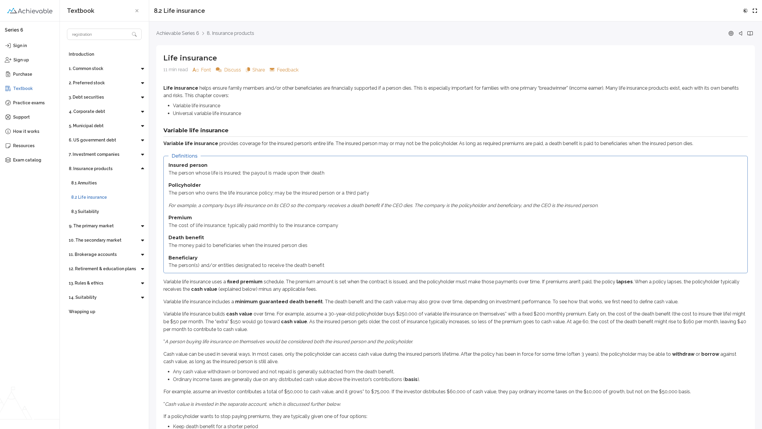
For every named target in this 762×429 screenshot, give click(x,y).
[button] (137, 10)
